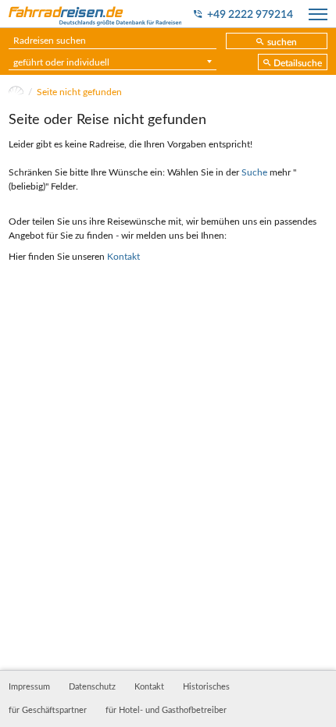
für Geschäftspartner (48, 711)
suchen (282, 42)
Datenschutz (92, 687)
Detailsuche (297, 63)
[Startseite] (16, 92)
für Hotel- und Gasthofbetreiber (166, 711)
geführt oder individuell (61, 62)
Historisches (206, 687)
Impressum (29, 687)
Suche (254, 172)
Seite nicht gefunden (79, 92)
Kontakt (123, 256)
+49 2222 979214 (250, 14)
